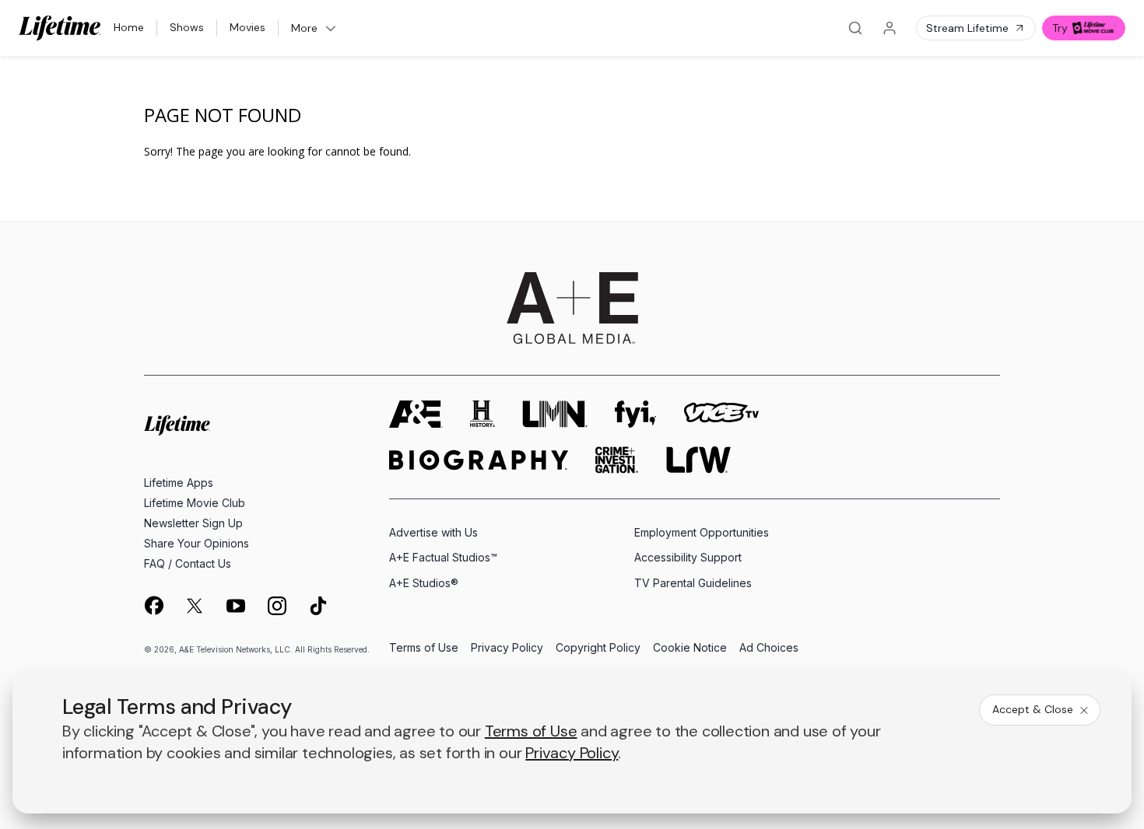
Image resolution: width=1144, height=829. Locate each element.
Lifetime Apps (178, 482)
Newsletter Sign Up (193, 523)
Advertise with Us (433, 532)
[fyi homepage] (636, 414)
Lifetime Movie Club (194, 502)
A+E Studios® (423, 582)
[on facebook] (153, 605)
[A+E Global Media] (572, 308)
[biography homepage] (478, 460)
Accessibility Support (688, 557)
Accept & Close (1032, 709)
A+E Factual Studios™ (443, 557)
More (304, 28)
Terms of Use (423, 648)
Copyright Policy (598, 648)
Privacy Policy (507, 648)
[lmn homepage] (555, 414)
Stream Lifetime (967, 28)
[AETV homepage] (416, 414)
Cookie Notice (690, 648)
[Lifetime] (60, 28)
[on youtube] (235, 605)
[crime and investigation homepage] (617, 460)
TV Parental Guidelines (693, 582)
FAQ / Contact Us (187, 563)
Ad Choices (768, 648)
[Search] (855, 28)
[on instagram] (277, 605)
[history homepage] (482, 414)
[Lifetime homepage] (177, 426)
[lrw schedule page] (698, 460)
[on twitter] (194, 605)
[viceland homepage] (721, 414)
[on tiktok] (318, 605)
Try (1060, 28)
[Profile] (889, 28)
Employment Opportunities (701, 532)
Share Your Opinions (196, 543)
